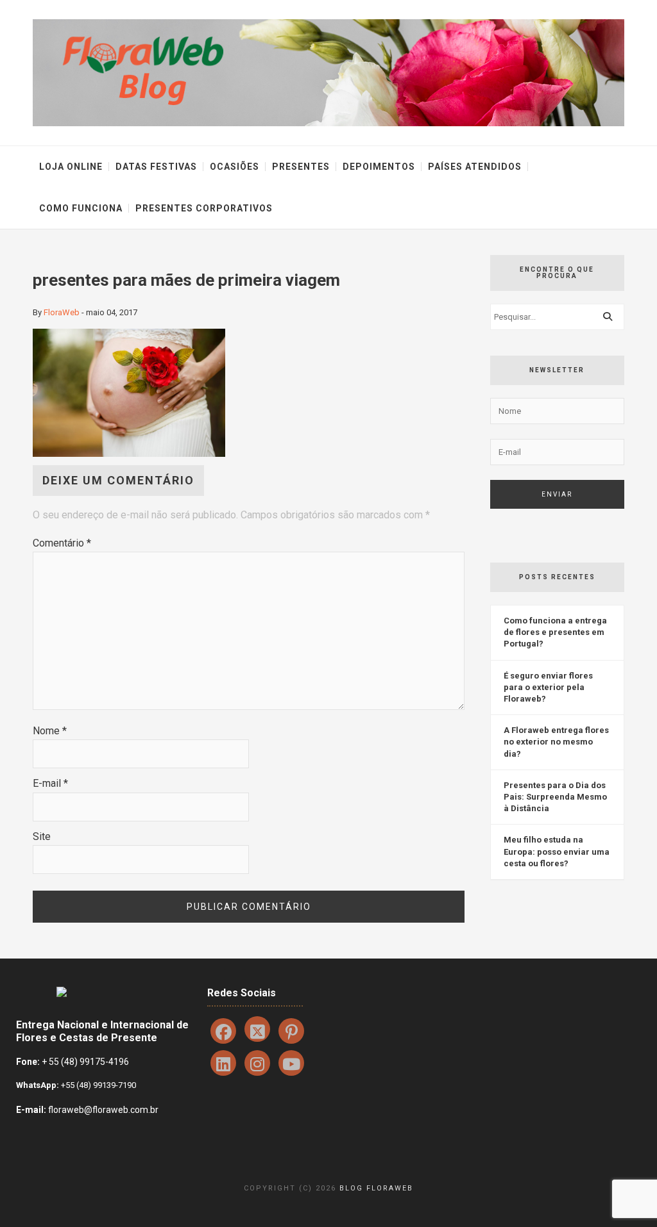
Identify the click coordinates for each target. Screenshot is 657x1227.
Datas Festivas (156, 166)
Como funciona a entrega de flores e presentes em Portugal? (555, 632)
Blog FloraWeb (376, 1188)
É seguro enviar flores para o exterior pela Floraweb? (548, 687)
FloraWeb (62, 312)
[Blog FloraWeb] (328, 72)
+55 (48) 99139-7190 (97, 1085)
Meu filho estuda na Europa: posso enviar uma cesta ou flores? (557, 851)
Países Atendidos (475, 166)
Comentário (62, 543)
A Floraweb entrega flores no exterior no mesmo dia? (556, 741)
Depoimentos (379, 166)
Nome (50, 731)
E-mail (50, 783)
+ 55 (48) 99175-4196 (85, 1062)
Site (42, 836)
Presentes (301, 166)
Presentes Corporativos (204, 208)
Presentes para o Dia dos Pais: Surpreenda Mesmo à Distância (555, 796)
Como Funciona (81, 208)
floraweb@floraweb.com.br (103, 1110)
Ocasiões (234, 166)
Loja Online (71, 166)
